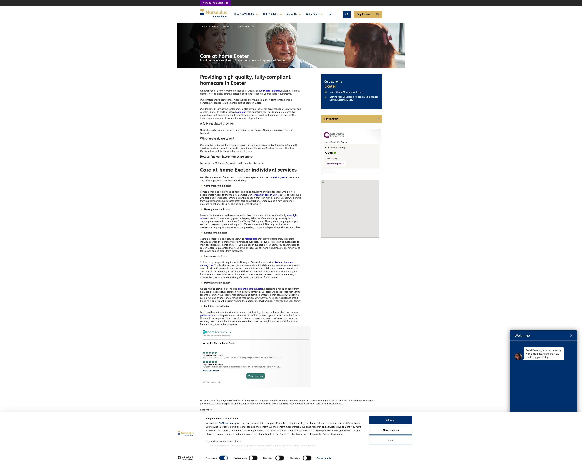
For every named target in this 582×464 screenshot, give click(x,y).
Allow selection (391, 430)
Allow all (390, 420)
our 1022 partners (225, 423)
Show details (324, 458)
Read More (206, 410)
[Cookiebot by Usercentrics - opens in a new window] (185, 458)
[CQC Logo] (334, 137)
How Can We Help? (244, 14)
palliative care (207, 315)
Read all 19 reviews (210, 371)
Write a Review (255, 376)
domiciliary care (278, 177)
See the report (334, 163)
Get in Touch (312, 14)
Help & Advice (270, 14)
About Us (292, 14)
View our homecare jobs (215, 3)
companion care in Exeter (265, 195)
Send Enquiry (331, 119)
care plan (241, 112)
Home (204, 26)
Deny (390, 440)
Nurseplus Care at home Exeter (219, 343)
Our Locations (228, 26)
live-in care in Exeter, (270, 91)
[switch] (253, 458)
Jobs (330, 14)
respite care (251, 239)
